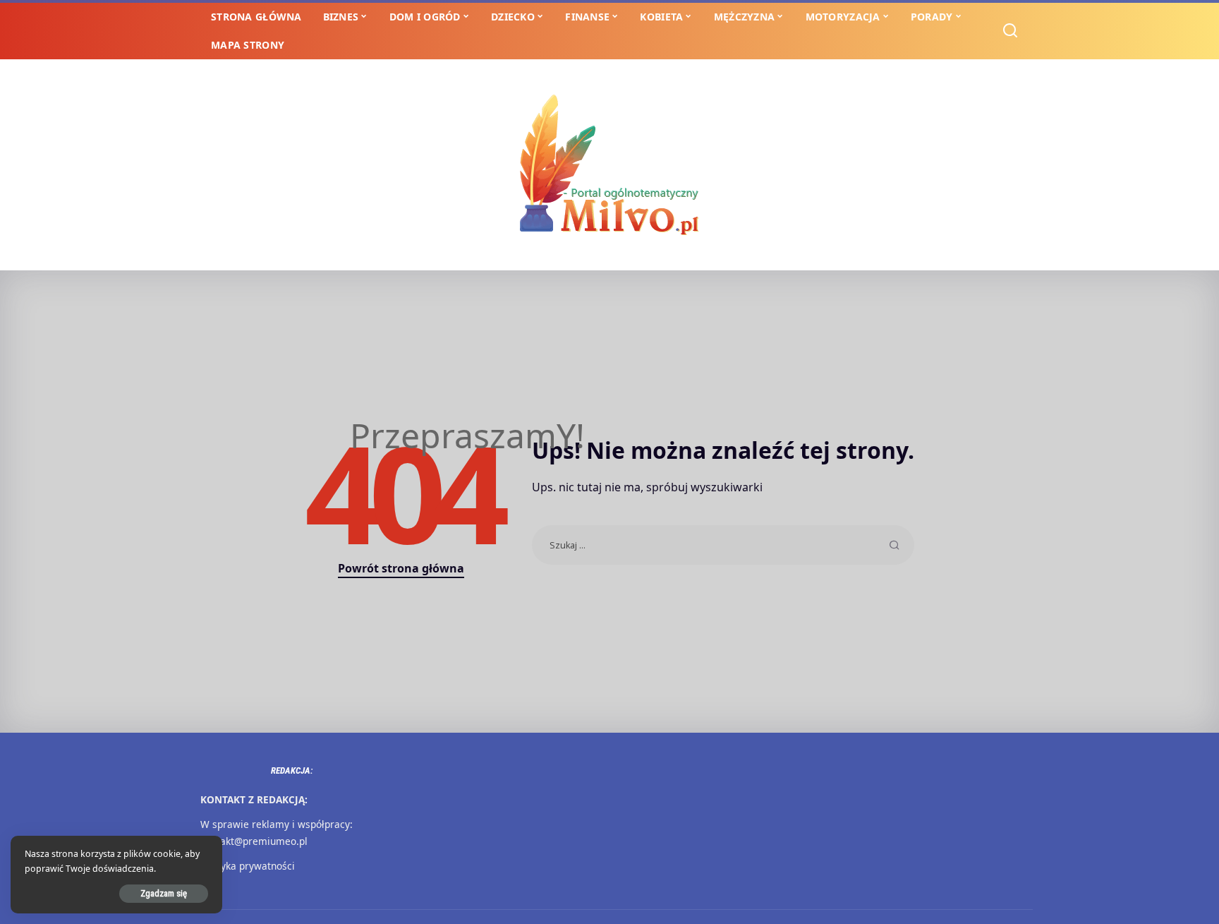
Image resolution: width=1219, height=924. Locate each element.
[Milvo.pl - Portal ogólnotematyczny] (609, 165)
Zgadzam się (163, 893)
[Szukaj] (1010, 31)
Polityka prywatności (247, 865)
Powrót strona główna (401, 568)
